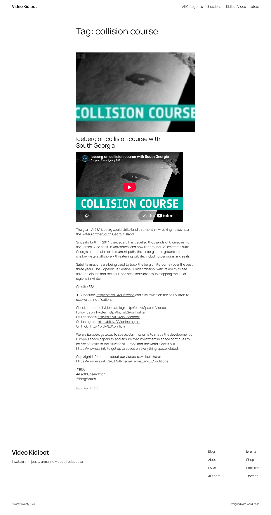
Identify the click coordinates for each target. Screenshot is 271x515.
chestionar (214, 6)
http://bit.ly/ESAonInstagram (119, 321)
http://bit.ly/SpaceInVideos (146, 307)
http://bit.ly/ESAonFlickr (107, 326)
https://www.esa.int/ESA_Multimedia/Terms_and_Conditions (122, 361)
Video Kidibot (24, 6)
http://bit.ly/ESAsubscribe (115, 295)
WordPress (253, 504)
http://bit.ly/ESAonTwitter (126, 312)
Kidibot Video (236, 6)
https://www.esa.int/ (91, 348)
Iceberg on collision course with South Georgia (118, 142)
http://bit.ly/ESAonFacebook (119, 317)
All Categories (192, 6)
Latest (254, 6)
